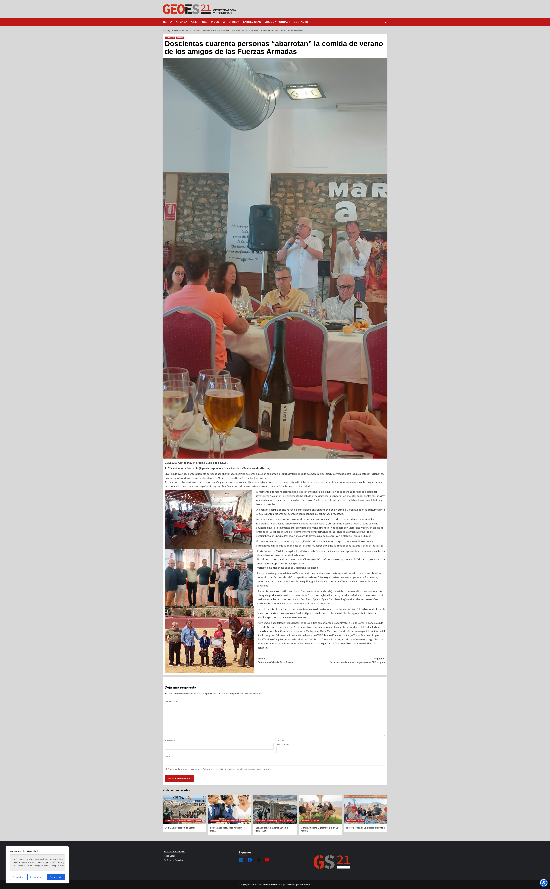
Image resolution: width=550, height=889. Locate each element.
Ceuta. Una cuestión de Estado (180, 828)
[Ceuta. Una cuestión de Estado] (184, 809)
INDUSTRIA (218, 21)
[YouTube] (267, 859)
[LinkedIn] (241, 859)
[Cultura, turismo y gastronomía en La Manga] (320, 809)
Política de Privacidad (174, 851)
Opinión (180, 38)
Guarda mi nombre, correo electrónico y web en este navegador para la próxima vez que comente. (220, 769)
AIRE (194, 21)
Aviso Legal (169, 855)
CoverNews (290, 884)
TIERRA (167, 21)
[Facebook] (249, 859)
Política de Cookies (173, 860)
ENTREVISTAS (252, 21)
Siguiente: (357, 660)
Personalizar (17, 877)
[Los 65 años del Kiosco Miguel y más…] (229, 809)
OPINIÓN (234, 21)
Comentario (172, 701)
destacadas (170, 38)
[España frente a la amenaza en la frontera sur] (275, 809)
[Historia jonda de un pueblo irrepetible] (365, 809)
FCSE (204, 21)
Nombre (170, 740)
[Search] (385, 22)
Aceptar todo (56, 877)
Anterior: (275, 660)
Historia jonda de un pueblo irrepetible (365, 828)
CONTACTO (301, 21)
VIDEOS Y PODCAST (277, 21)
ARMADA (181, 21)
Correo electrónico (283, 742)
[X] (258, 859)
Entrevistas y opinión (185, 821)
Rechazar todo (36, 877)
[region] (37, 864)
